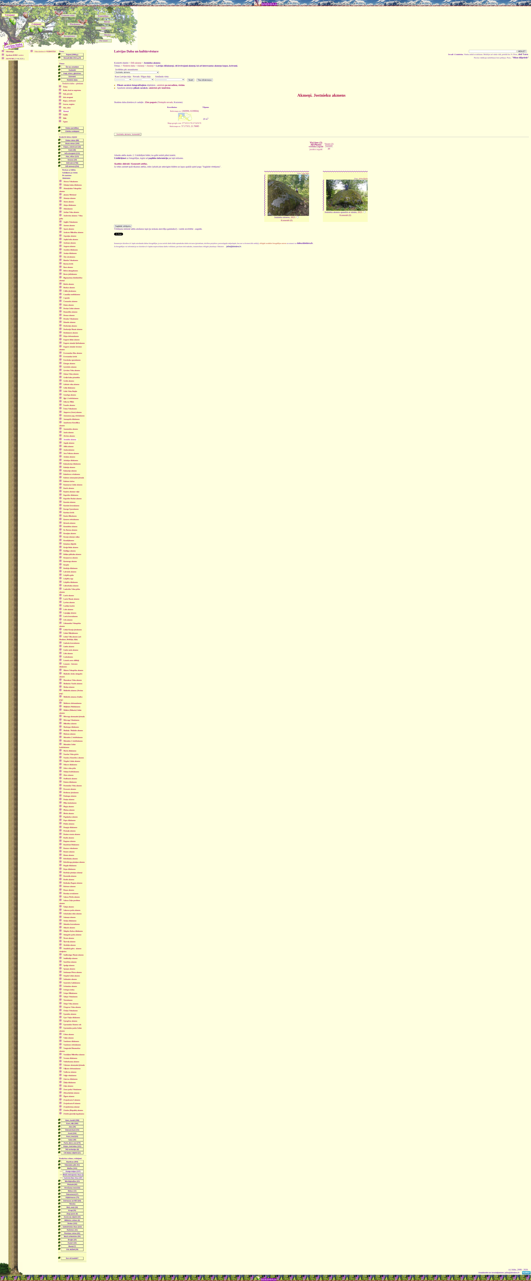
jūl (329, 148)
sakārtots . (171, 85)
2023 (293, 217)
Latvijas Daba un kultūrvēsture (136, 51)
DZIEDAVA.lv (269, 4)
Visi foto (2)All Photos (316, 144)
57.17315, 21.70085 (184, 126)
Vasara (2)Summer (329, 145)
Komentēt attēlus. (139, 164)
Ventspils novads (165, 102)
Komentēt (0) (286, 220)
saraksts (15, 55)
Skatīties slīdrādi (122, 164)
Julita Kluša (363, 179)
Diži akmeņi (136, 63)
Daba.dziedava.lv (45, 52)
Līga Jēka (305, 174)
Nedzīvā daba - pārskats (72, 83)
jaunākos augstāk (315, 149)
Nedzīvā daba (129, 66)
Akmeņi (140, 66)
